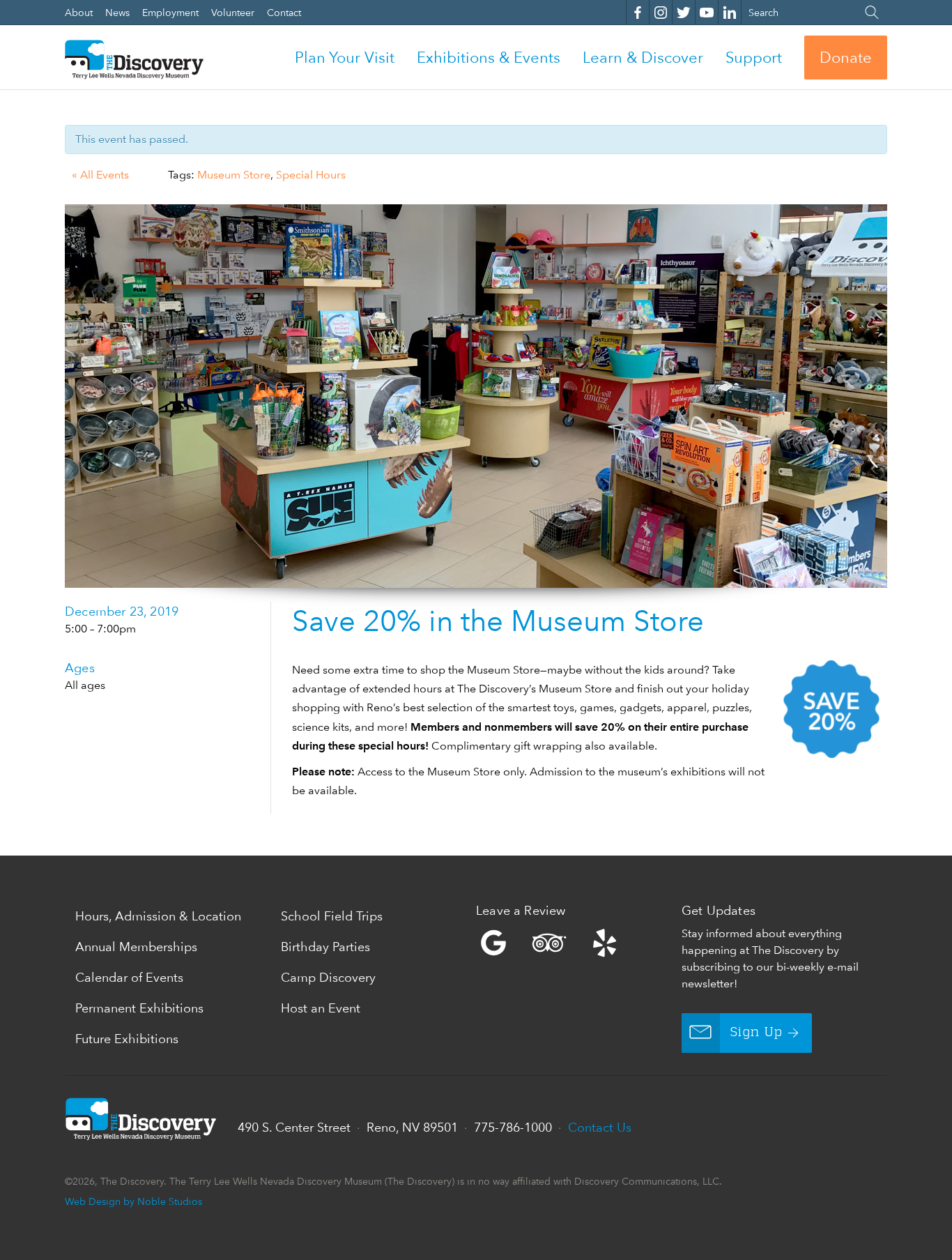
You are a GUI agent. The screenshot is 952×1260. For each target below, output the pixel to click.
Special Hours (311, 174)
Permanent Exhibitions (139, 1008)
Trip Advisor (549, 942)
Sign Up (756, 1032)
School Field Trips (332, 916)
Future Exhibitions (126, 1038)
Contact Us (599, 1127)
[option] (476, 396)
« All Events (100, 174)
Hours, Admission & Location (158, 916)
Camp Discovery (328, 977)
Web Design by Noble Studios (133, 1201)
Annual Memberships (136, 946)
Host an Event (320, 1008)
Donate (846, 57)
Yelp (575, 942)
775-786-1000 (513, 1127)
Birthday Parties (325, 946)
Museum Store (233, 174)
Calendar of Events (129, 977)
